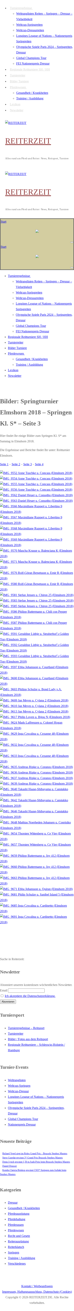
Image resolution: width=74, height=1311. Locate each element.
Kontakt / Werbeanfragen (37, 1286)
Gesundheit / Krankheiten (24, 1208)
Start (3, 221)
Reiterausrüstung (18, 1241)
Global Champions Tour (23, 1119)
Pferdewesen (16, 1230)
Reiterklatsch (16, 1247)
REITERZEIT (28, 140)
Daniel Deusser (9, 1166)
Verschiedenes (17, 1263)
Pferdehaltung (16, 1219)
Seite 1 (4, 464)
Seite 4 (39, 464)
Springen (13, 1252)
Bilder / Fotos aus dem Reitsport (28, 1039)
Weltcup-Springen (19, 1085)
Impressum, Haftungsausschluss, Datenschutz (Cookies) (37, 1291)
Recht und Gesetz (19, 1236)
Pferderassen (16, 1224)
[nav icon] (71, 242)
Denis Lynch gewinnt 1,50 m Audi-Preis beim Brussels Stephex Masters (36, 1161)
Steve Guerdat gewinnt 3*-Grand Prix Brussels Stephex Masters (32, 1157)
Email (3, 990)
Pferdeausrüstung (18, 1213)
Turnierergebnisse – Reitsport (26, 1028)
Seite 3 (27, 464)
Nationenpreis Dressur (22, 1124)
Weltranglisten (17, 1080)
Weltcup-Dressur (18, 1091)
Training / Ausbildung (21, 1258)
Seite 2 (16, 464)
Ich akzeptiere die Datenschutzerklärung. (30, 996)
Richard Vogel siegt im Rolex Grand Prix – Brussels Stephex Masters (34, 1153)
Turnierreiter (15, 1033)
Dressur (13, 1202)
